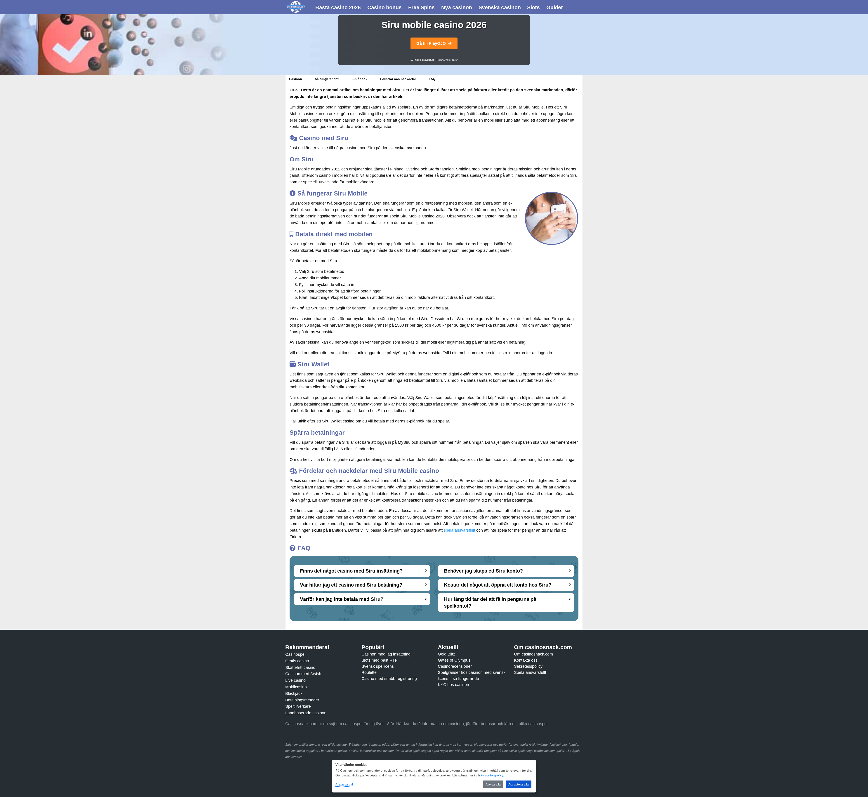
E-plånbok (359, 79)
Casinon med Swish (303, 674)
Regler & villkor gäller (447, 60)
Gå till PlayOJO (431, 43)
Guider (554, 7)
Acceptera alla (518, 784)
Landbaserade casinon (305, 713)
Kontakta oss (526, 660)
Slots (533, 7)
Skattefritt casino (300, 667)
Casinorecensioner (455, 666)
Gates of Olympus (454, 660)
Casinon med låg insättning (385, 654)
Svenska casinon (500, 7)
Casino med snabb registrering (389, 678)
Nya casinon (456, 7)
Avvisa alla (493, 784)
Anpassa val (344, 784)
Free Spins (421, 7)
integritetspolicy (492, 775)
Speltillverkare (298, 706)
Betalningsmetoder (302, 700)
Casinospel (295, 654)
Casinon (295, 79)
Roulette (369, 672)
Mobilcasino (296, 687)
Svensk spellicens (377, 666)
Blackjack (293, 693)
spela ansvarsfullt (459, 530)
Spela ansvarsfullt (530, 672)
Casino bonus (384, 7)
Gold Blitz (446, 654)
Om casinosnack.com (533, 654)
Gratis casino (297, 660)
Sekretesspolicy (528, 666)
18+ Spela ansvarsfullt (422, 60)
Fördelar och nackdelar (398, 79)
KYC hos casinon (453, 684)
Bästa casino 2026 (338, 7)
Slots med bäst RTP (379, 660)
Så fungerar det (327, 79)
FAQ (432, 79)
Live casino (295, 680)
